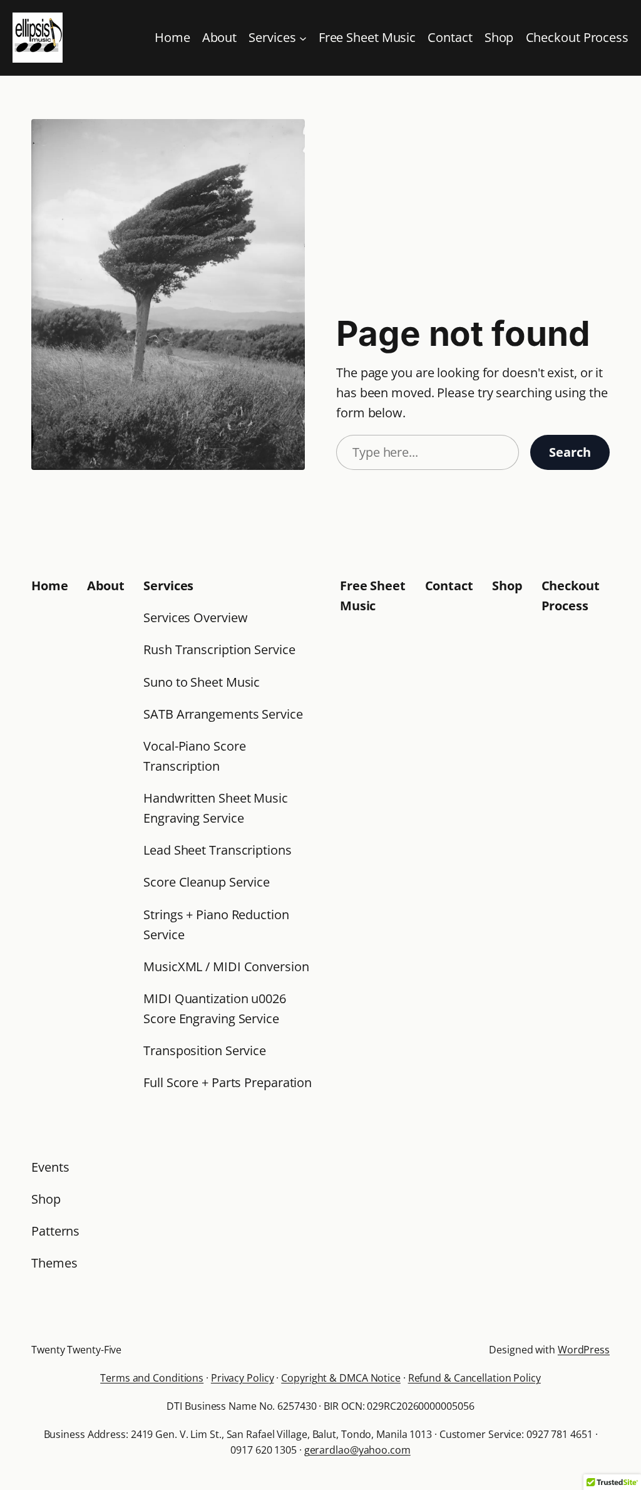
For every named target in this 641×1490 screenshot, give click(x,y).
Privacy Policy (242, 1378)
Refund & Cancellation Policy (474, 1378)
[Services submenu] (303, 37)
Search (570, 452)
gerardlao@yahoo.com (357, 1450)
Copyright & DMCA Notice (341, 1378)
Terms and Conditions (151, 1378)
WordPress (584, 1350)
